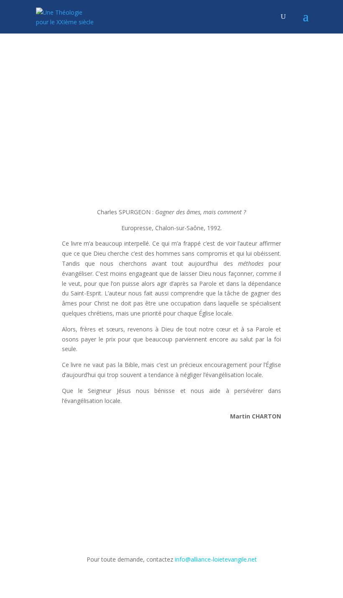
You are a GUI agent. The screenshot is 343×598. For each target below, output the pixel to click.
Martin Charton (120, 101)
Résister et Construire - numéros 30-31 (200, 101)
